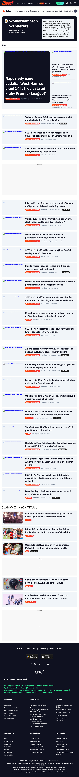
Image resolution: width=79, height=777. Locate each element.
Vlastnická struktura (59, 769)
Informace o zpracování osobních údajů (24, 769)
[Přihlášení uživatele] (67, 3)
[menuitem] (8, 11)
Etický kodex (44, 772)
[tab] (4, 45)
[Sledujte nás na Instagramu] (35, 664)
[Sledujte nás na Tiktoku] (43, 664)
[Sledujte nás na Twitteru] (39, 664)
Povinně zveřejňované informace (58, 772)
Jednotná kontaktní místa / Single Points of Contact (26, 772)
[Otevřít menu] (75, 3)
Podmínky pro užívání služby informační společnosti (51, 767)
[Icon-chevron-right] (75, 11)
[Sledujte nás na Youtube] (48, 664)
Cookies (38, 769)
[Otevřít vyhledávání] (71, 3)
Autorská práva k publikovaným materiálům (24, 767)
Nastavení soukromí (47, 769)
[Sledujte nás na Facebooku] (31, 664)
